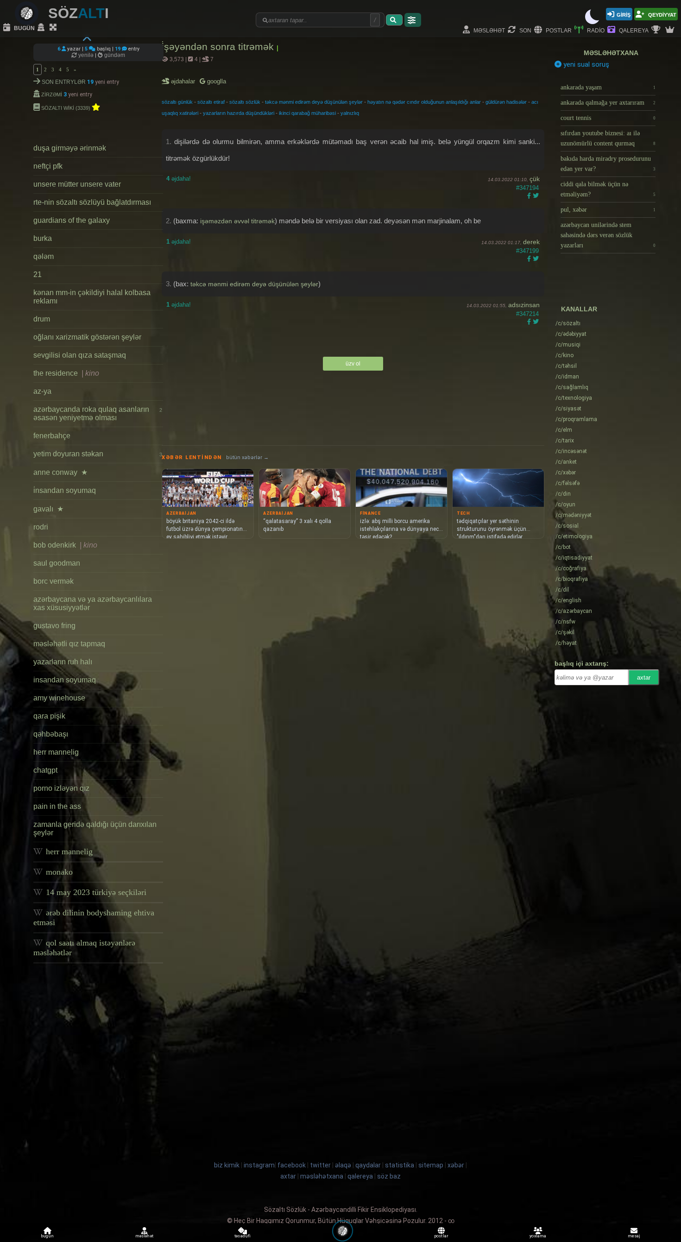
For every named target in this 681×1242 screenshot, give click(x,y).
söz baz (389, 1176)
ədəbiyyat (570, 334)
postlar (558, 29)
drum (41, 319)
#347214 (527, 313)
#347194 (527, 187)
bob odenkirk (65, 545)
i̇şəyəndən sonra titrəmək (219, 46)
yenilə (86, 55)
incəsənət (571, 451)
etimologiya (574, 536)
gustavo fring (54, 626)
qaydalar (368, 1165)
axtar (643, 677)
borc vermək (53, 581)
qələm (43, 256)
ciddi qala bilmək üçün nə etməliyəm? (608, 189)
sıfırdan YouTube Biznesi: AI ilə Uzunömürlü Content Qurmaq (608, 138)
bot (563, 547)
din (563, 494)
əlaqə (343, 1165)
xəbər (565, 472)
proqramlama (576, 419)
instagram (259, 1165)
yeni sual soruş (585, 64)
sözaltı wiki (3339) (66, 107)
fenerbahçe (51, 436)
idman (567, 376)
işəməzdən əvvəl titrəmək (237, 221)
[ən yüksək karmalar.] (671, 30)
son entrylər (63, 81)
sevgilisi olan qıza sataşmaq (79, 355)
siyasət (568, 408)
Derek (531, 242)
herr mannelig (56, 752)
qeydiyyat (661, 14)
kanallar (579, 309)
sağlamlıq (571, 387)
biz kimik (227, 1165)
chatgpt (45, 770)
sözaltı (567, 323)
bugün (24, 27)
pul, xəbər (608, 209)
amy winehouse (59, 698)
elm (563, 430)
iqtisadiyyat (574, 558)
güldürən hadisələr (506, 102)
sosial (567, 526)
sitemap (430, 1165)
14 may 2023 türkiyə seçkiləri (95, 892)
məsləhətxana (611, 53)
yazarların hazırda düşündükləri (238, 113)
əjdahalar (183, 81)
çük (535, 179)
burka (42, 238)
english (568, 600)
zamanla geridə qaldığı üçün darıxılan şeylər (95, 828)
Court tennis (608, 117)
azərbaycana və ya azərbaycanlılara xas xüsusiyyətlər (92, 603)
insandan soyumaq (64, 680)
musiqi (567, 344)
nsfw (565, 621)
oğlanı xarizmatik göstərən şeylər (87, 337)
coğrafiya (570, 568)
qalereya (633, 29)
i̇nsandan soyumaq (64, 490)
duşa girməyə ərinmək (69, 148)
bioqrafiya (571, 579)
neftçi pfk (48, 166)
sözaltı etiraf (211, 102)
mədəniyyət (573, 515)
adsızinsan (524, 305)
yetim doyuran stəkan (97, 454)
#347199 (527, 250)
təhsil (566, 366)
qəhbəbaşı (50, 734)
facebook (291, 1165)
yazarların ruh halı (62, 662)
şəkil (564, 632)
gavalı (48, 509)
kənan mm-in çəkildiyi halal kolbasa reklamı (92, 297)
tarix (564, 440)
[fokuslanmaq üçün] (54, 28)
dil (562, 589)
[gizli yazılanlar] (42, 28)
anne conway (60, 472)
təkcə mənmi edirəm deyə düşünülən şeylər (314, 102)
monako (58, 871)
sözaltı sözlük (244, 102)
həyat (566, 643)
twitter (320, 1165)
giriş (624, 14)
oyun (565, 504)
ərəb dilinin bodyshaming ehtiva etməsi (93, 917)
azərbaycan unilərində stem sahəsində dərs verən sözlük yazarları (608, 235)
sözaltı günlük (177, 102)
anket (566, 462)
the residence (66, 373)
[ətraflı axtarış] (412, 20)
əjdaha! (178, 178)
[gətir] (394, 19)
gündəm (114, 55)
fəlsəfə (567, 483)
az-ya (42, 391)
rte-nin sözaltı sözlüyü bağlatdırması (92, 202)
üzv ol (353, 363)
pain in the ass (57, 806)
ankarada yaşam (608, 87)
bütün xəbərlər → (247, 457)
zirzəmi (51, 94)
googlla (215, 81)
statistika (399, 1165)
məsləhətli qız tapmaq (69, 644)
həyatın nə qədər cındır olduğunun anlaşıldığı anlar (424, 102)
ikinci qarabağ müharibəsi (307, 113)
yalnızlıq (349, 113)
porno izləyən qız (61, 788)
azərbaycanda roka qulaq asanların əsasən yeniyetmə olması (97, 413)
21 (37, 274)
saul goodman (56, 563)
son (524, 29)
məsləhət (488, 29)
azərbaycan (573, 611)
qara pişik (49, 716)
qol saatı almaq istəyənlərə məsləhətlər (84, 947)
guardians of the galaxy (71, 220)
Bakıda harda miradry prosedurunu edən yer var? (608, 163)
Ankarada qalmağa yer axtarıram (608, 102)
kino (564, 355)
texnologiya (573, 398)
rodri (40, 527)
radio (595, 29)
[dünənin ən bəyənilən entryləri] (657, 30)
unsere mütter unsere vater (77, 184)
